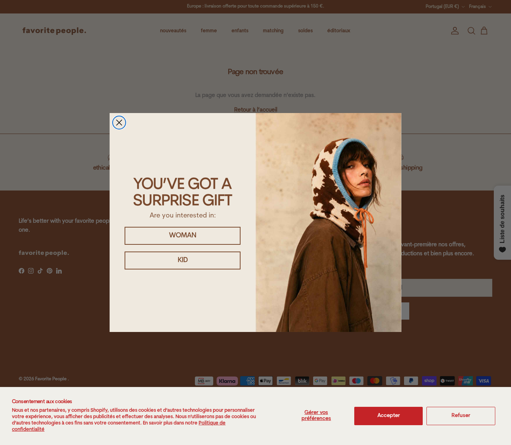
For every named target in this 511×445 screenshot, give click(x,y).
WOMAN (182, 235)
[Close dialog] (119, 122)
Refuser (461, 415)
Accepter (388, 415)
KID (183, 260)
